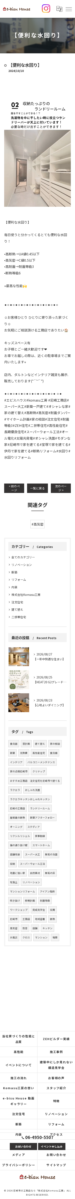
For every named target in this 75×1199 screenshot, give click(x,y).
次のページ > (61, 488)
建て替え (17, 609)
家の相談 (55, 743)
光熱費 (24, 753)
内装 (14, 587)
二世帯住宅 (18, 617)
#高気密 (37, 524)
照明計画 (30, 900)
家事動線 (40, 836)
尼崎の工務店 (17, 808)
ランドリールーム (40, 808)
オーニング (16, 826)
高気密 (14, 928)
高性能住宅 (38, 753)
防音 (25, 928)
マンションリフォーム (22, 891)
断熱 (52, 919)
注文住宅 (17, 602)
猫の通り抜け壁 (19, 845)
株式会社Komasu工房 (25, 594)
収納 (12, 863)
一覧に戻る (37, 488)
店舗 (35, 928)
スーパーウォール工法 (32, 863)
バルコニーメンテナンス (41, 762)
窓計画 (26, 743)
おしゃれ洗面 (32, 790)
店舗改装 (15, 854)
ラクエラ (15, 790)
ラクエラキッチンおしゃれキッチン (30, 799)
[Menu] (68, 8)
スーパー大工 (32, 854)
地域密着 (40, 919)
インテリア (16, 762)
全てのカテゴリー (23, 557)
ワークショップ (19, 909)
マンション (41, 937)
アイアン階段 (47, 891)
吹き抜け (15, 900)
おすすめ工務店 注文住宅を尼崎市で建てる (35, 780)
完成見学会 (38, 909)
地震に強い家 (17, 873)
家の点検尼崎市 (19, 771)
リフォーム (18, 579)
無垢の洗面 (51, 854)
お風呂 (14, 937)
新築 (14, 572)
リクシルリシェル (20, 836)
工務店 (26, 919)
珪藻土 (14, 882)
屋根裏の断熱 (17, 817)
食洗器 (14, 743)
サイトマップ (56, 1165)
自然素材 (35, 873)
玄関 (52, 909)
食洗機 (54, 753)
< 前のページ (14, 488)
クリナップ (38, 771)
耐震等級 (45, 900)
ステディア (34, 826)
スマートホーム (41, 845)
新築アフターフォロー (42, 817)
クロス (26, 937)
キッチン (47, 928)
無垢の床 (50, 873)
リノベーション (21, 565)
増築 (55, 937)
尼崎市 (14, 919)
